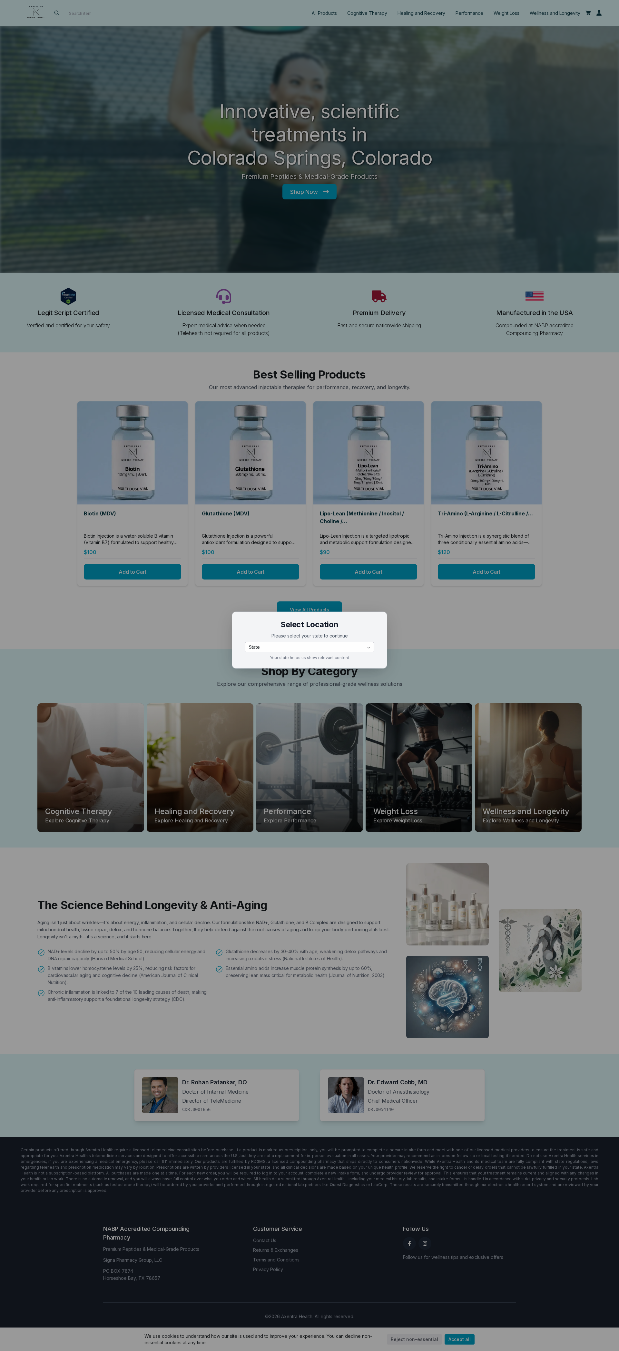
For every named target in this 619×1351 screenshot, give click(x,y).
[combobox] (309, 647)
